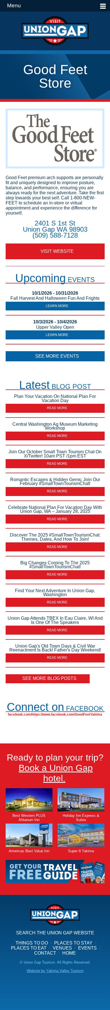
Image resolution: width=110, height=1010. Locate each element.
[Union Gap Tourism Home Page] (55, 31)
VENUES (62, 948)
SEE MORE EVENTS (57, 356)
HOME (69, 953)
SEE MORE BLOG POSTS (49, 678)
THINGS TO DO (32, 943)
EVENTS (87, 948)
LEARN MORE (57, 306)
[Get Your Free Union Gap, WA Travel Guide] (55, 871)
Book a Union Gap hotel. (56, 773)
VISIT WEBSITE (57, 251)
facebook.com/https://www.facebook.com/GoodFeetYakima (55, 714)
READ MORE (57, 408)
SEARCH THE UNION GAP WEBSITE (55, 932)
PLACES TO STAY (73, 943)
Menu (14, 5)
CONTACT (45, 953)
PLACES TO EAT (29, 948)
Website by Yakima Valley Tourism (55, 971)
